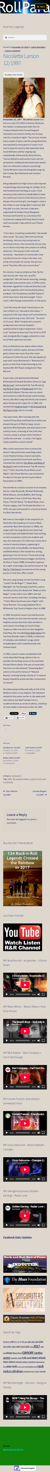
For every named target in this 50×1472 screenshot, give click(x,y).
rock (40, 1366)
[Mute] (38, 994)
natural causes (21, 1362)
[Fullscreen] (43, 994)
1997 (10, 779)
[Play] (6, 994)
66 (6, 1342)
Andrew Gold (21, 406)
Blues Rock (17, 1353)
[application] (25, 985)
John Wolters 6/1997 (33, 747)
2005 (29, 1342)
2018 (42, 1347)
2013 (18, 1346)
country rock (35, 779)
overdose (31, 1362)
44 (14, 779)
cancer (28, 1352)
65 (4, 1342)
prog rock (20, 1367)
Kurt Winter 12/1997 (10, 793)
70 (15, 1342)
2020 (4, 1353)
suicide (42, 1371)
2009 (41, 1341)
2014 (23, 1346)
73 (18, 1342)
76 (23, 1342)
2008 (36, 1342)
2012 (14, 1346)
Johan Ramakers (38, 47)
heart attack (39, 1357)
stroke (36, 1371)
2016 (31, 1347)
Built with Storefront (13, 1449)
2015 (27, 1346)
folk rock (26, 1357)
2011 (9, 1346)
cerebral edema (22, 779)
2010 (5, 1347)
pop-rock (12, 1366)
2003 (25, 1342)
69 (12, 1341)
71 (16, 1342)
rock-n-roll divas (13, 1371)
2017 (36, 1346)
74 (21, 1342)
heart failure (9, 1361)
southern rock (28, 1371)
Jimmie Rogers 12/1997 (39, 793)
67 (8, 1342)
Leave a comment (12, 50)
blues (9, 1352)
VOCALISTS (17, 776)
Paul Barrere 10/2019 (11, 747)
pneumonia (40, 1362)
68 (10, 1342)
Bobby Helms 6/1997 (11, 758)
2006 (33, 1342)
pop (4, 1367)
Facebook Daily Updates (17, 1237)
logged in (23, 819)
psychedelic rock (30, 1367)
